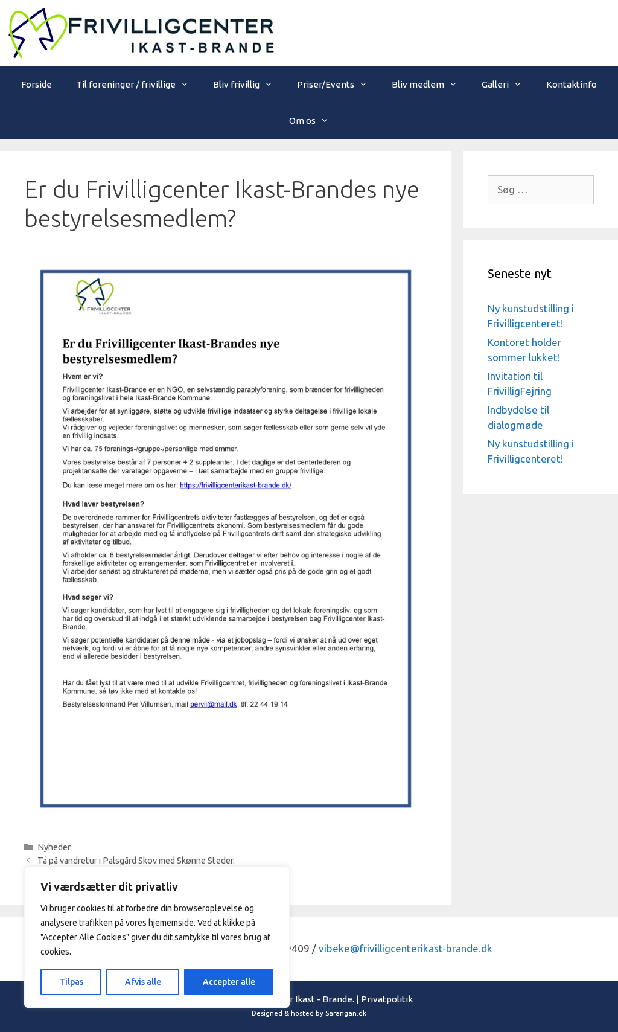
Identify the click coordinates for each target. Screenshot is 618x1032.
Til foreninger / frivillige (126, 84)
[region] (157, 937)
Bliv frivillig (236, 84)
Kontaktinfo (571, 84)
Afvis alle (143, 982)
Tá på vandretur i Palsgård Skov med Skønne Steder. (136, 860)
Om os (302, 120)
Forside (36, 84)
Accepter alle (229, 982)
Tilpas (71, 982)
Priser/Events (325, 84)
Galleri (495, 84)
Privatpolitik (387, 999)
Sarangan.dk (345, 1013)
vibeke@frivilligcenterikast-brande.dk (405, 948)
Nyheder (54, 847)
